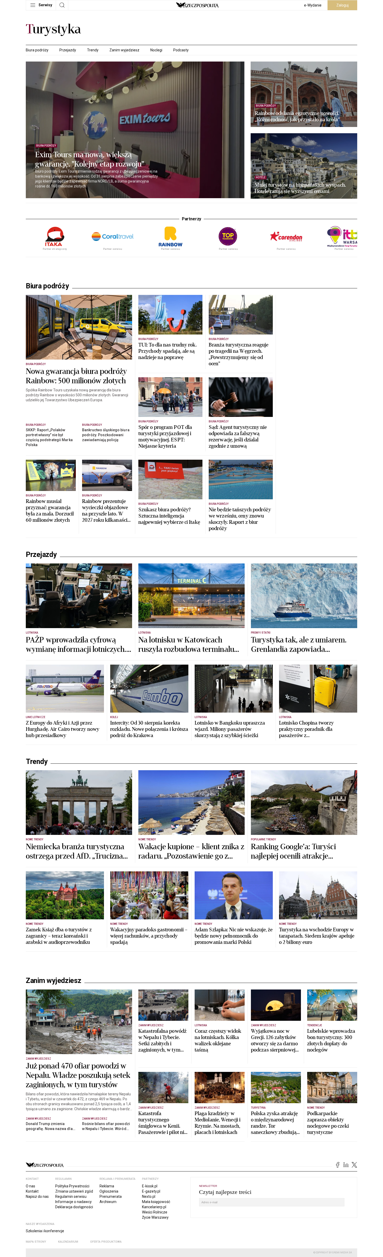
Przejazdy (67, 50)
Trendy (92, 50)
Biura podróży (37, 50)
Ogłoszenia (109, 1191)
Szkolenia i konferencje (45, 1231)
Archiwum (108, 1202)
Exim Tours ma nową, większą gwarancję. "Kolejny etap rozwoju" (89, 159)
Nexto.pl (148, 1196)
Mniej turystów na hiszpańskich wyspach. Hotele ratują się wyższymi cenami (300, 188)
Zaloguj (342, 5)
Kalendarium (68, 1241)
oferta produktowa (106, 1241)
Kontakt (32, 1191)
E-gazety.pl (151, 1191)
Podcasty (181, 50)
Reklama (107, 1186)
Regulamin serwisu (71, 1196)
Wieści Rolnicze (154, 1212)
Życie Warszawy (155, 1217)
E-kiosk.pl (149, 1186)
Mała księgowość (156, 1202)
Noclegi (156, 50)
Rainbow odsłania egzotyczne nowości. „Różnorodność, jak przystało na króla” (297, 116)
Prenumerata (111, 1196)
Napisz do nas (37, 1196)
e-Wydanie (313, 5)
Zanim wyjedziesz (124, 50)
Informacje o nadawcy (73, 1202)
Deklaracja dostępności (74, 1207)
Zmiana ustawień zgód (74, 1191)
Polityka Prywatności (72, 1186)
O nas (30, 1186)
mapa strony (36, 1241)
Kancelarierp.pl (154, 1207)
